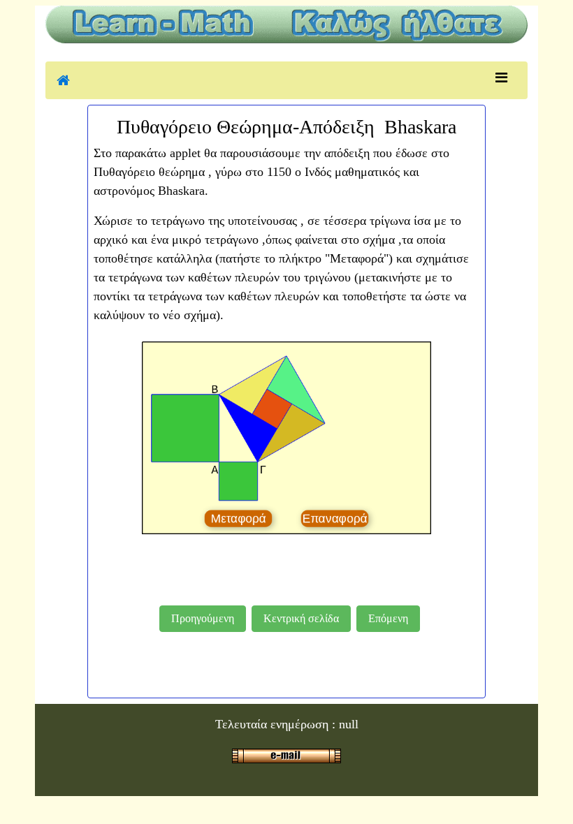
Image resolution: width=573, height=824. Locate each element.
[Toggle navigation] (501, 77)
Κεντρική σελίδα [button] (301, 618)
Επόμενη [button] (388, 618)
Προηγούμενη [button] (202, 618)
